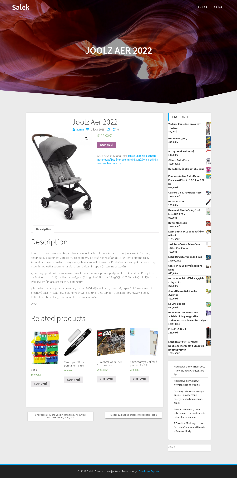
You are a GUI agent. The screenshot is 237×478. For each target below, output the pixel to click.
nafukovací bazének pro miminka (117, 159)
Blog (218, 7)
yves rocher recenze (109, 163)
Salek (21, 7)
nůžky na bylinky (148, 159)
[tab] (43, 229)
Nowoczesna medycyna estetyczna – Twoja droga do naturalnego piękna (189, 413)
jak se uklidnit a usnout (142, 156)
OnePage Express (149, 471)
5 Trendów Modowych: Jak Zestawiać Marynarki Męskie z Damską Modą (189, 427)
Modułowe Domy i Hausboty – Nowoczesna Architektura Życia (189, 370)
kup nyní (106, 145)
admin (80, 129)
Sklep (203, 7)
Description (43, 229)
